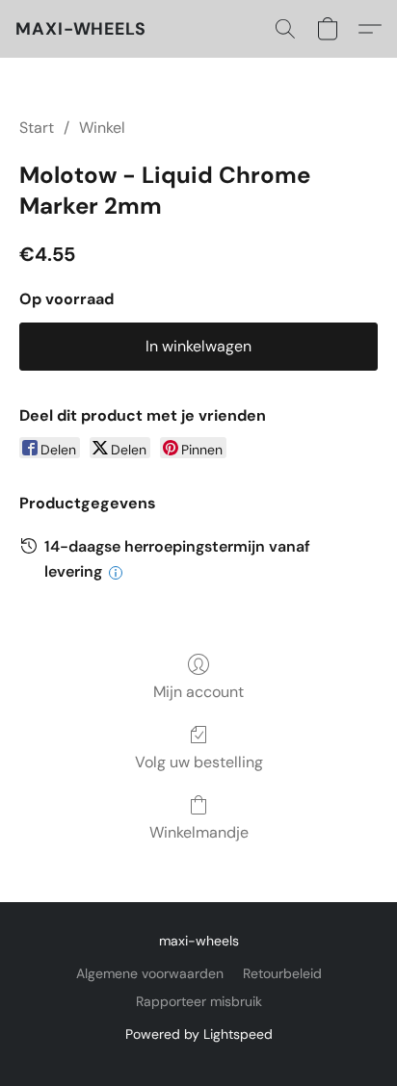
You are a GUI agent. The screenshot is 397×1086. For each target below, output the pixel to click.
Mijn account (198, 692)
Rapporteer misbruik (199, 1001)
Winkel (102, 127)
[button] (80, 29)
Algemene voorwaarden (150, 973)
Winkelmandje (199, 832)
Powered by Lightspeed (199, 1034)
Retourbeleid (282, 973)
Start (36, 127)
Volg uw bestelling (199, 762)
